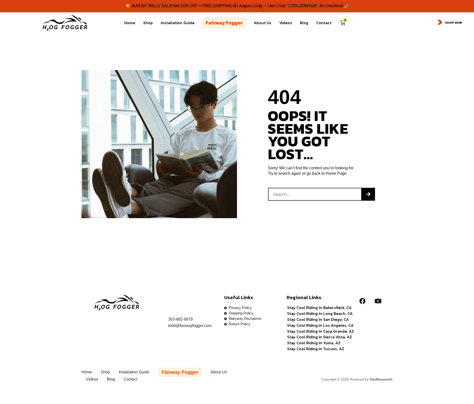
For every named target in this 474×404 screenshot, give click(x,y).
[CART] (342, 22)
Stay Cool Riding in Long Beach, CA (320, 313)
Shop (148, 23)
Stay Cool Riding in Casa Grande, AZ (320, 331)
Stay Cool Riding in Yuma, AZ (313, 343)
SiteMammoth (381, 379)
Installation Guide (178, 23)
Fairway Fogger (224, 22)
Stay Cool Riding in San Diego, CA (318, 319)
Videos (285, 23)
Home (129, 23)
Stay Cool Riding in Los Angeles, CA (320, 325)
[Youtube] (378, 300)
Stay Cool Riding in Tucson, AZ (315, 348)
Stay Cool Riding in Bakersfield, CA (319, 307)
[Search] (368, 194)
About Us (262, 23)
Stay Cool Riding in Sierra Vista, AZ (319, 337)
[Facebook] (362, 300)
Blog (304, 23)
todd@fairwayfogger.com (190, 326)
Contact (324, 23)
